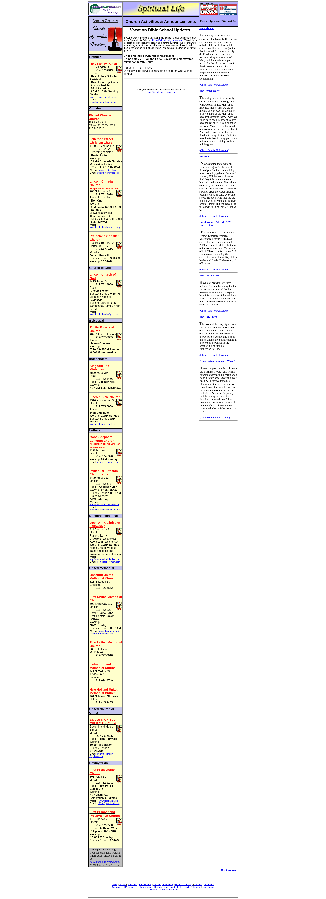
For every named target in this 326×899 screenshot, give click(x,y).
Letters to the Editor (168, 889)
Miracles (204, 156)
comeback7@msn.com (108, 562)
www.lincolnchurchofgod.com (104, 314)
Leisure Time (161, 887)
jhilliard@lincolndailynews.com (167, 40)
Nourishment (206, 28)
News (114, 884)
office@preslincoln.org (109, 803)
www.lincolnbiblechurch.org (103, 424)
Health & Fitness (192, 887)
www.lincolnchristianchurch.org (105, 227)
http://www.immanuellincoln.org (105, 504)
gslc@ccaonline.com (107, 462)
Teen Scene (208, 887)
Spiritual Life (176, 887)
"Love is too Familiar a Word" (217, 361)
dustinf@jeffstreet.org (108, 172)
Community (117, 887)
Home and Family (184, 884)
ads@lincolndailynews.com (105, 861)
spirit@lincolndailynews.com (161, 92)
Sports (122, 884)
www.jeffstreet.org (107, 170)
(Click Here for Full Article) (214, 84)
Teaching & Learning (163, 884)
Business (132, 884)
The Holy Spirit (208, 316)
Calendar (152, 889)
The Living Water (209, 90)
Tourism (198, 884)
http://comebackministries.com (105, 559)
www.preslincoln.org (108, 801)
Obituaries (209, 884)
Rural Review (145, 884)
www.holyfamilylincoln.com (103, 97)
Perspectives (131, 887)
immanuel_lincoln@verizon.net (105, 509)
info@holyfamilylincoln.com (103, 102)
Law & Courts (146, 887)
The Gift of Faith (209, 275)
